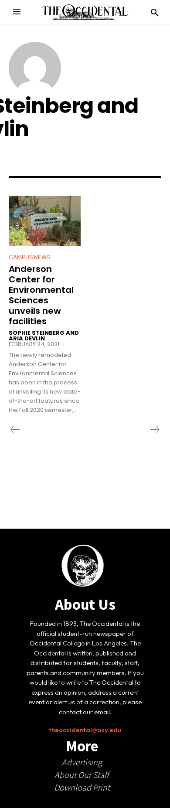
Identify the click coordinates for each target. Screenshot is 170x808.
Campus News (29, 257)
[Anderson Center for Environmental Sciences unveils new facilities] (45, 221)
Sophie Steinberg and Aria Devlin (44, 336)
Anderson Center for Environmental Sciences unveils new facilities (41, 295)
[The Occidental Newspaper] (85, 12)
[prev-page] (15, 429)
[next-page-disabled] (154, 429)
